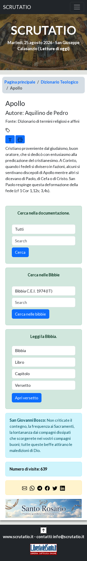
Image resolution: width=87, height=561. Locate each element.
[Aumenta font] (10, 139)
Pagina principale (19, 82)
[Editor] (20, 139)
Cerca (20, 252)
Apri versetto (26, 397)
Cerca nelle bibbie (30, 314)
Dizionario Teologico (59, 82)
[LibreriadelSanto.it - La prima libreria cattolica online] (43, 548)
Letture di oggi (54, 48)
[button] (43, 529)
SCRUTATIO (17, 7)
